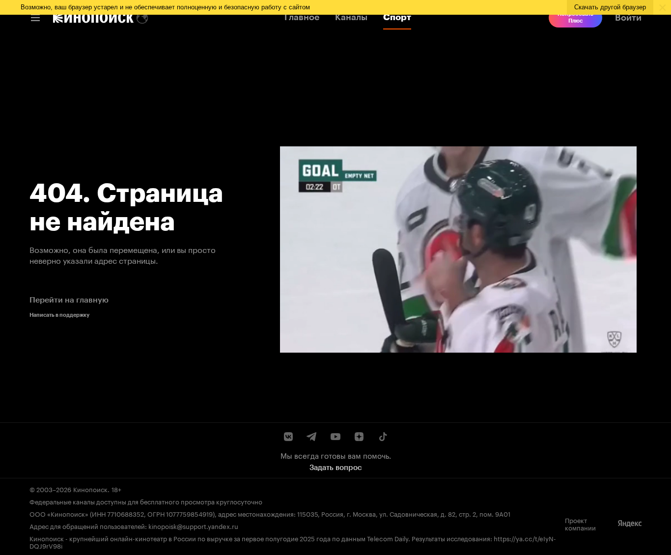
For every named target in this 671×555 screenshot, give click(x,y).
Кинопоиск (90, 489)
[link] (93, 18)
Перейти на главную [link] (69, 300)
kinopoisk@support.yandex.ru (193, 525)
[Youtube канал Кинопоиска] (335, 437)
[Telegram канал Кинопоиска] (312, 437)
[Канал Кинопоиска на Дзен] (359, 437)
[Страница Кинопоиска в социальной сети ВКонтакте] (288, 437)
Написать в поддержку (59, 315)
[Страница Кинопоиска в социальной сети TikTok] (383, 437)
